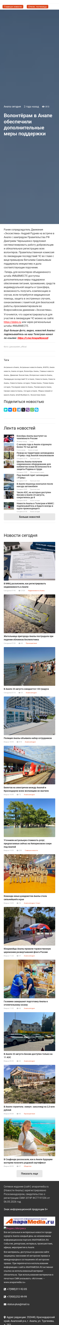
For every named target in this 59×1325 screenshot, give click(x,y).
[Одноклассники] (14, 410)
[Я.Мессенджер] (6, 410)
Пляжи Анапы (36, 383)
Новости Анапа (41, 379)
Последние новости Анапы (22, 387)
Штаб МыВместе (22, 395)
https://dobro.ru (12, 322)
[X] (23, 410)
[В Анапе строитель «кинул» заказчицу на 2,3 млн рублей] (29, 1084)
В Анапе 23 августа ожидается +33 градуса (26, 689)
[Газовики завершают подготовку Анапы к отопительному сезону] (29, 979)
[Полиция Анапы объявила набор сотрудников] (29, 715)
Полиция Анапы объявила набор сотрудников (28, 738)
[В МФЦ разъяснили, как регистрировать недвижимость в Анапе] (29, 561)
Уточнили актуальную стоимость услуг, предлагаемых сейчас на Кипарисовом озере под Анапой (28, 843)
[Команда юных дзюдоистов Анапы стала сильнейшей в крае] (29, 873)
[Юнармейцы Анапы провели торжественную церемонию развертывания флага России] (29, 926)
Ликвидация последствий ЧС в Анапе (19, 379)
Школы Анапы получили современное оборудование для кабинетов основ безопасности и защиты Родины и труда (34, 465)
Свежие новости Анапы (13, 391)
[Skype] (36, 410)
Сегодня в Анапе (30, 391)
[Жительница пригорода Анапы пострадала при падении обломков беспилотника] (29, 613)
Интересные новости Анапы (40, 375)
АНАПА (46, 367)
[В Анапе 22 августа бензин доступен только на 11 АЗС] (29, 1031)
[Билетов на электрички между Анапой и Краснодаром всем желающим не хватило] (29, 765)
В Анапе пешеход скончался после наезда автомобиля (35, 485)
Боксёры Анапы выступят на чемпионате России (32, 437)
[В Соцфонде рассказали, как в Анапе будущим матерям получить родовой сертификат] (29, 1137)
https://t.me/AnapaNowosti (32, 337)
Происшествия (35, 458)
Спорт (32, 441)
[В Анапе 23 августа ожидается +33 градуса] (29, 666)
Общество (27, 1166)
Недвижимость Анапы (36, 590)
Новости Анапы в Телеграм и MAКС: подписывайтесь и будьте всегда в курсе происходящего (35, 506)
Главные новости (31, 850)
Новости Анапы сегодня (20, 383)
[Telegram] (19, 410)
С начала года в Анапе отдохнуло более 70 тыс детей (34, 445)
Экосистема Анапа (37, 395)
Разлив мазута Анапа (42, 387)
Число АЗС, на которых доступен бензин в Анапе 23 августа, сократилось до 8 (34, 495)
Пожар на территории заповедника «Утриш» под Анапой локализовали (35, 454)
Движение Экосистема (19, 375)
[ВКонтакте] (10, 410)
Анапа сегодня (12, 106)
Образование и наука (37, 472)
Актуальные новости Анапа (31, 367)
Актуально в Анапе (11, 367)
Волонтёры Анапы (31, 371)
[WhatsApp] (32, 410)
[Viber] (28, 410)
